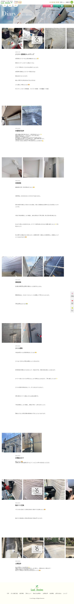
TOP (8, 593)
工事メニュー (62, 2)
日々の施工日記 (52, 2)
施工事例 (57, 2)
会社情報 (52, 593)
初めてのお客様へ (37, 593)
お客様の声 (68, 2)
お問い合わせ (58, 593)
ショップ (65, 593)
